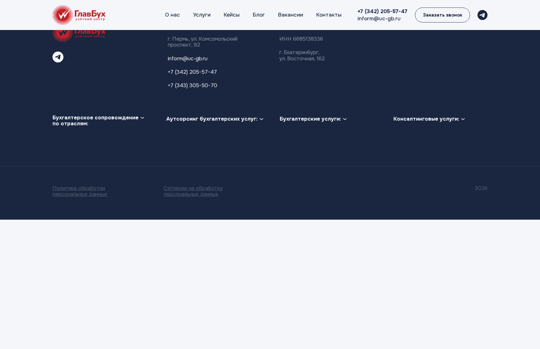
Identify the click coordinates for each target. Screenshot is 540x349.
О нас (172, 15)
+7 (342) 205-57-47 (383, 11)
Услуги (202, 15)
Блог (259, 15)
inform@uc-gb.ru (379, 18)
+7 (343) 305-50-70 (192, 85)
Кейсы (232, 15)
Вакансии (290, 15)
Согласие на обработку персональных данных (193, 191)
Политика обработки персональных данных (79, 191)
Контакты (329, 15)
